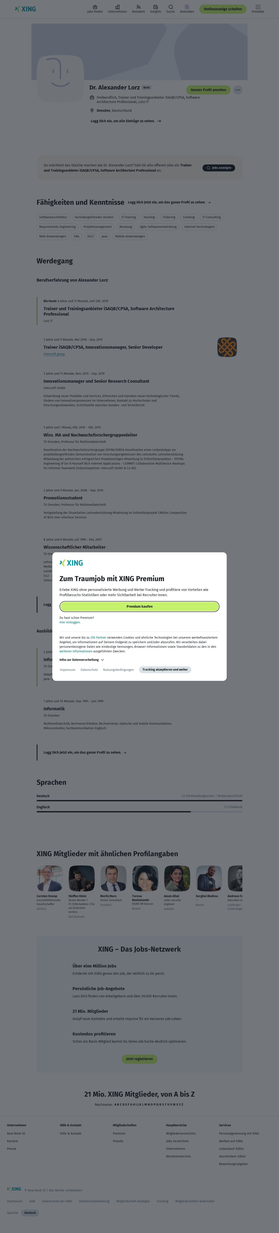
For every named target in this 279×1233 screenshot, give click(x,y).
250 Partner (98, 637)
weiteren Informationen (76, 651)
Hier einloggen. (70, 622)
